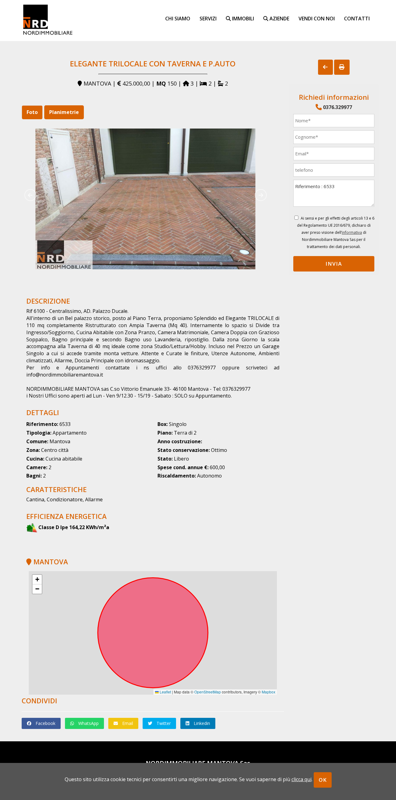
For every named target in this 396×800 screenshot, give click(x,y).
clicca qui (301, 779)
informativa (352, 232)
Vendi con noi (317, 18)
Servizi (208, 18)
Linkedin (201, 723)
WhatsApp (88, 723)
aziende (278, 18)
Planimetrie (64, 112)
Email (127, 723)
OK (323, 779)
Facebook (44, 723)
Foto (32, 112)
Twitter (163, 723)
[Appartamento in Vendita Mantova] (145, 198)
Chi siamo (177, 18)
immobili (242, 18)
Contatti (357, 18)
